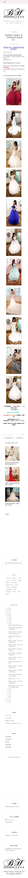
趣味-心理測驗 (8, 591)
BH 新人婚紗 (8, 578)
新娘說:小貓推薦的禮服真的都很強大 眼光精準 (12, 483)
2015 (8, 698)
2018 (8, 610)
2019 (8, 608)
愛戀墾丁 (7, 582)
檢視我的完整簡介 (9, 822)
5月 (9, 692)
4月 (9, 694)
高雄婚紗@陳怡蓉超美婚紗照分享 (15, 625)
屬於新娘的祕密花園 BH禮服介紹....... (13, 806)
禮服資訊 (7, 593)
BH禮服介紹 (14, 578)
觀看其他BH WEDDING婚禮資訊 (13, 412)
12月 (9, 615)
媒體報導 (19, 580)
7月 (8, 689)
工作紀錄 (7, 587)
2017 (8, 612)
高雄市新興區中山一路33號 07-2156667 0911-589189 (14, 420)
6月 (9, 691)
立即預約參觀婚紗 (7, 406)
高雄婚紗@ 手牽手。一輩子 (13, 678)
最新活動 (19, 591)
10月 (9, 619)
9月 (9, 621)
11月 (9, 617)
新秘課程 (14, 591)
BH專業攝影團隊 (14, 587)
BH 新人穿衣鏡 (14, 32)
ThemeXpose (18, 874)
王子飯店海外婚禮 (14, 582)
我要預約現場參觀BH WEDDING (14, 419)
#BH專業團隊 (18, 415)
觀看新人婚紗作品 (17, 406)
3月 (8, 696)
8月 (9, 623)
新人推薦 (19, 578)
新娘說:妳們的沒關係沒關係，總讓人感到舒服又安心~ (12, 463)
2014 (8, 700)
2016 (8, 613)
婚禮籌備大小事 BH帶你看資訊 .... (12, 835)
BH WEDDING (12, 43)
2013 (8, 702)
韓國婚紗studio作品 (9, 584)
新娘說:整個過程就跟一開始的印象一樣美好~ (12, 504)
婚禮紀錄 (15, 589)
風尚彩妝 (16, 584)
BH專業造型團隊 (9, 589)
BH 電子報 (8, 580)
